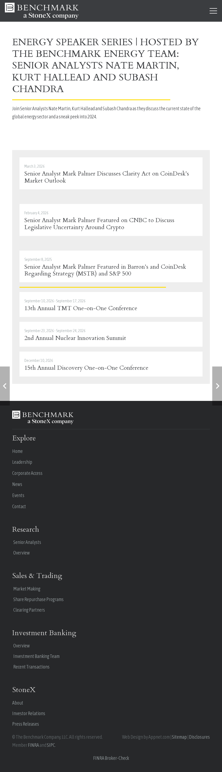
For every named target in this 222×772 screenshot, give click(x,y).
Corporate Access (27, 473)
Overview (21, 553)
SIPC (51, 745)
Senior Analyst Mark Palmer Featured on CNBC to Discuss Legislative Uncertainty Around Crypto (99, 223)
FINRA (33, 745)
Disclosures (199, 737)
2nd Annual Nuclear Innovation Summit (75, 338)
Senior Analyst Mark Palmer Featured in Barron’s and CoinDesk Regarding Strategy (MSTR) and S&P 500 (105, 270)
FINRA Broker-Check (111, 758)
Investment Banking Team (36, 656)
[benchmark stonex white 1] (42, 11)
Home (17, 451)
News (17, 484)
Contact (19, 506)
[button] (213, 11)
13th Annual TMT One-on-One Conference (80, 308)
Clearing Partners (29, 610)
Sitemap (179, 737)
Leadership (22, 462)
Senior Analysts (27, 542)
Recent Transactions (31, 667)
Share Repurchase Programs (38, 599)
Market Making (26, 589)
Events (18, 495)
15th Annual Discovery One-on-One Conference (86, 368)
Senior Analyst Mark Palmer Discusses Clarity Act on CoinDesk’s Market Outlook (106, 177)
